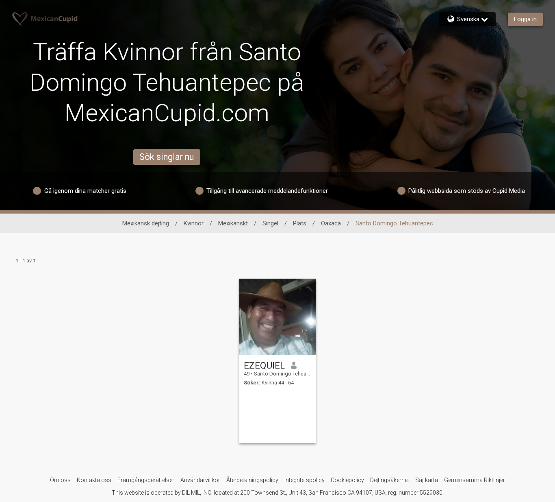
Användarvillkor (200, 480)
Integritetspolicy (304, 480)
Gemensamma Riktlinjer (474, 480)
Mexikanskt (233, 223)
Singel (270, 223)
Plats (299, 223)
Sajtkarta (426, 480)
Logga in (525, 19)
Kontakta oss (94, 480)
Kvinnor (194, 223)
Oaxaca (331, 223)
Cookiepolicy (347, 480)
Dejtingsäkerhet (389, 480)
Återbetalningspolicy (252, 480)
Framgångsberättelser (145, 480)
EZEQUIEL (264, 365)
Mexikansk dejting (145, 223)
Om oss (60, 480)
